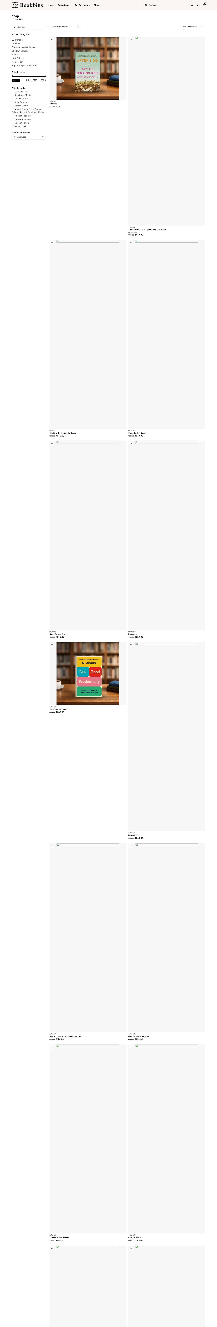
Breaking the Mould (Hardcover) (63, 433)
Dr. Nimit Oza (21, 91)
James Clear (133, 232)
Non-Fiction (17, 62)
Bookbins (31, 5)
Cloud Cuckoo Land (136, 433)
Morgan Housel (21, 123)
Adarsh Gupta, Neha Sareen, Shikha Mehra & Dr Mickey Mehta (28, 110)
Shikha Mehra (21, 98)
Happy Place (133, 835)
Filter (15, 80)
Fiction (15, 54)
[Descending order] (78, 26)
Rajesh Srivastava (23, 119)
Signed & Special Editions (24, 65)
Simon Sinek (20, 126)
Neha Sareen (20, 102)
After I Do (53, 104)
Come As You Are (57, 634)
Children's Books (20, 51)
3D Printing (17, 40)
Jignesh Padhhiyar (23, 115)
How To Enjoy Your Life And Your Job (65, 1036)
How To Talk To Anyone (138, 1036)
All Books (16, 43)
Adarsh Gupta (21, 105)
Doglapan (132, 634)
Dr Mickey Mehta (22, 95)
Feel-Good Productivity (59, 709)
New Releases (18, 58)
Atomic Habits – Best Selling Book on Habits (147, 229)
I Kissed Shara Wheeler (59, 1237)
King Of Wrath (134, 1237)
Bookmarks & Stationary (23, 47)
